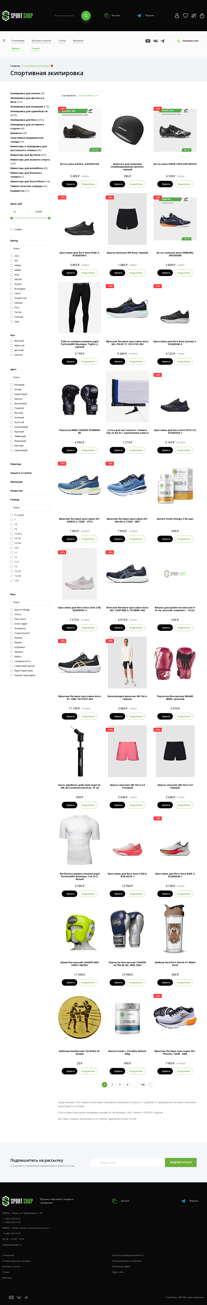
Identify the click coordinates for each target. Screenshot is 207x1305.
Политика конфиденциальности (127, 1255)
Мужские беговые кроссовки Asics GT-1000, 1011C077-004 (79, 697)
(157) (27, 99)
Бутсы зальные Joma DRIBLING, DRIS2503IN (175, 254)
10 (133, 328)
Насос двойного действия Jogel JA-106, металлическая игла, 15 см (79, 786)
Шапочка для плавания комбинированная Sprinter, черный (127, 166)
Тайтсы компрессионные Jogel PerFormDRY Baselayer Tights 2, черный (79, 344)
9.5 (82, 239)
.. (135, 1084)
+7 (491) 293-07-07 (11, 1219)
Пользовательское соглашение (127, 1261)
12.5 (88, 239)
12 (92, 505)
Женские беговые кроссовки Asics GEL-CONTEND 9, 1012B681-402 (127, 609)
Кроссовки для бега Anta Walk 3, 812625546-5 (79, 254)
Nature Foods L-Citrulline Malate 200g (127, 1052)
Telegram (149, 15)
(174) (29, 106)
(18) (18, 133)
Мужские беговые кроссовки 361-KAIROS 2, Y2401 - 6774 (79, 520)
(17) (19, 190)
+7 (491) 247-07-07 (11, 1233)
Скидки (36, 48)
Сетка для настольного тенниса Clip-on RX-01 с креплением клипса (127, 431)
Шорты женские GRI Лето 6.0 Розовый (127, 786)
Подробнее (88, 184)
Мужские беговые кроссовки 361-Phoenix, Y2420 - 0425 (175, 1052)
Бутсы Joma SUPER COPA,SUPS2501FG (175, 163)
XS (74, 328)
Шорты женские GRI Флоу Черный (127, 252)
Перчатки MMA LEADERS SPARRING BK (79, 431)
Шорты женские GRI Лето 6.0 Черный (175, 786)
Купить (71, 184)
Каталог (115, 15)
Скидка (18, 229)
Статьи (62, 40)
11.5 (130, 505)
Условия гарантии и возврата (16, 1261)
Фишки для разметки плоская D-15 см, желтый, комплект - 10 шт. (175, 609)
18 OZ (132, 949)
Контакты (78, 40)
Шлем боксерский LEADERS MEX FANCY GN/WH (79, 964)
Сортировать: (69, 95)
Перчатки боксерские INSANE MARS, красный (175, 697)
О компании (18, 40)
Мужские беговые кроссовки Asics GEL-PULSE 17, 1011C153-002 (127, 343)
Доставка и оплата (41, 40)
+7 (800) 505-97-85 (11, 1222)
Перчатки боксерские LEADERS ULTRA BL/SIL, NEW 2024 (127, 964)
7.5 (70, 239)
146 (142, 1084)
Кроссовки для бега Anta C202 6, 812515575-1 (127, 875)
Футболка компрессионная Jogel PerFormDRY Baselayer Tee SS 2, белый (80, 876)
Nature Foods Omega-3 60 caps (175, 518)
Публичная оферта (121, 1266)
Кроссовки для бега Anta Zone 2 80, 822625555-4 (79, 609)
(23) (28, 186)
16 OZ (123, 949)
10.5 (80, 505)
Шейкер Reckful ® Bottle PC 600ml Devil (175, 964)
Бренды (16, 48)
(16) (27, 139)
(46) (27, 126)
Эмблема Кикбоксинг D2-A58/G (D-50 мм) (79, 1052)
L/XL (80, 416)
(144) (30, 181)
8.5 (175, 150)
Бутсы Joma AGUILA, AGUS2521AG (79, 163)
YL (85, 328)
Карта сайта (118, 1272)
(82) (29, 168)
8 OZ (175, 683)
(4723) (29, 113)
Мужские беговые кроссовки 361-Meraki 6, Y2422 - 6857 (127, 520)
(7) (26, 174)
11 (139, 328)
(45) (28, 148)
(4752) (27, 119)
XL (136, 683)
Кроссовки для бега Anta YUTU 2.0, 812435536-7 (175, 431)
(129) (30, 161)
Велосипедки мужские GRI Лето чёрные (127, 697)
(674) (28, 154)
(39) (27, 93)
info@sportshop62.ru (12, 1245)
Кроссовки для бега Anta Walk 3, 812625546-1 (175, 875)
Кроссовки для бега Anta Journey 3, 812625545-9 (175, 343)
